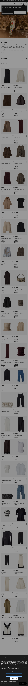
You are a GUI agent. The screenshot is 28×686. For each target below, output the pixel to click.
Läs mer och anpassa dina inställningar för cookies (8, 681)
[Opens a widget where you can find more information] (23, 683)
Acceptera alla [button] (14, 678)
